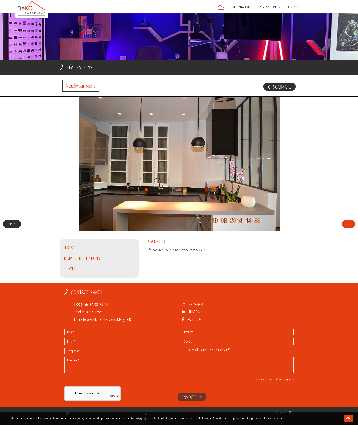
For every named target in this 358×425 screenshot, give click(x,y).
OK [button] (348, 418)
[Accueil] (221, 7)
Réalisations (268, 7)
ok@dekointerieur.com (88, 311)
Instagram (195, 304)
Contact (292, 7)
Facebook (194, 319)
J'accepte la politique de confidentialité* (208, 350)
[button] (347, 166)
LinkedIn (194, 311)
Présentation (241, 7)
